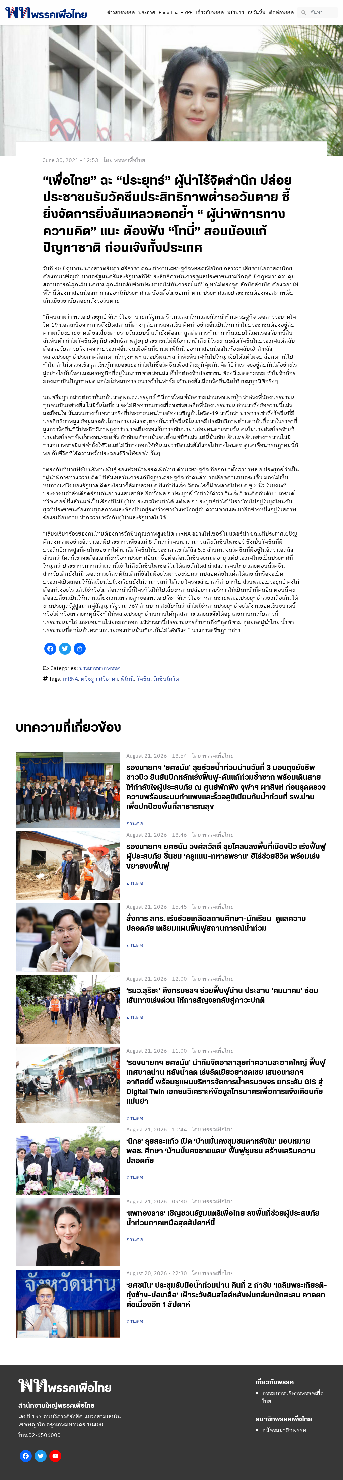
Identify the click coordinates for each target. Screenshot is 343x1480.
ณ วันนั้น (257, 12)
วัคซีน (143, 679)
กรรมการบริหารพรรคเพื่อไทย (293, 1397)
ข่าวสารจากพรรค (100, 668)
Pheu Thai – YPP (175, 12)
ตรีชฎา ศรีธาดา (99, 679)
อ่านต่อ (134, 824)
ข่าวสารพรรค (121, 12)
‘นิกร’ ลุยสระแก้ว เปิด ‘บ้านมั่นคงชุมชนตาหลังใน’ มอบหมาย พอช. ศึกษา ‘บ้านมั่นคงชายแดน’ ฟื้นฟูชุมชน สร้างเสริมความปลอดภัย (220, 1151)
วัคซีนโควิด (166, 679)
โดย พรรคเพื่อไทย (124, 160)
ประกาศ (146, 12)
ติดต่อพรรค (281, 12)
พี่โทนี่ (127, 679)
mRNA (70, 679)
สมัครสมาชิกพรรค (284, 1430)
